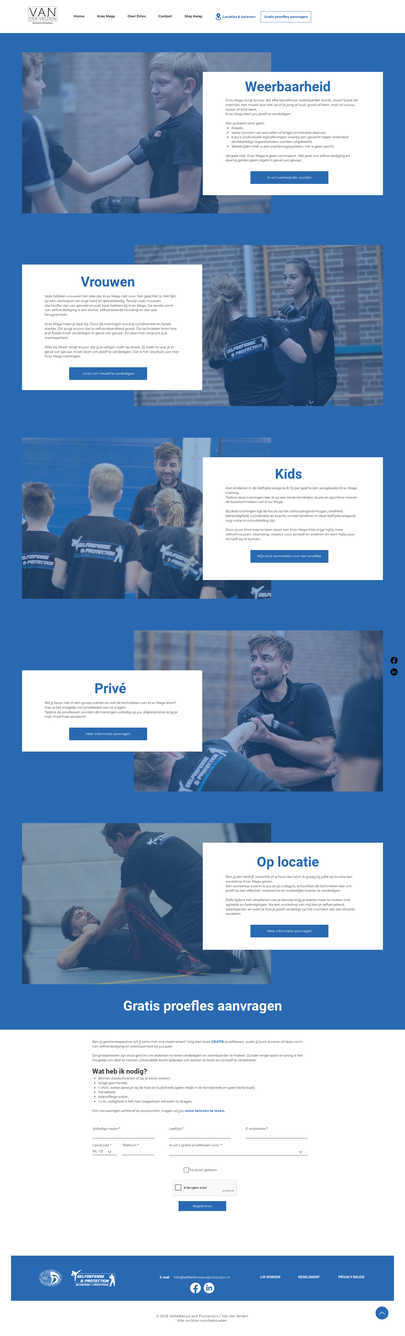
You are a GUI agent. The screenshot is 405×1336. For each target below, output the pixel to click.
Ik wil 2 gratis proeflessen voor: (194, 1145)
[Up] (382, 1313)
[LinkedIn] (394, 672)
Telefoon (129, 1145)
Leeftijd (175, 1128)
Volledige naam (105, 1128)
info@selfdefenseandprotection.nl (202, 1277)
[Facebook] (394, 660)
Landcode (101, 1145)
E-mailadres (256, 1128)
